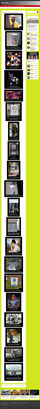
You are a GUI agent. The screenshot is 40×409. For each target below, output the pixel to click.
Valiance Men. (5, 3)
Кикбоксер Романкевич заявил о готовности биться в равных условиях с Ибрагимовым (34, 43)
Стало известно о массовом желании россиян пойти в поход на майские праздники (15, 397)
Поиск (37, 12)
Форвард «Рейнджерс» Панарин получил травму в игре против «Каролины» (34, 35)
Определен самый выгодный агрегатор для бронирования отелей (34, 397)
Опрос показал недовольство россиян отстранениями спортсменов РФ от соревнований (33, 49)
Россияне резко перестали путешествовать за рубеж (5, 396)
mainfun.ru (5, 381)
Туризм (2, 388)
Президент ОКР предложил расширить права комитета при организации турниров (32, 26)
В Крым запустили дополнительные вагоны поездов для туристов (24, 397)
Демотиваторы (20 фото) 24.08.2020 (34, 77)
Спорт (31, 46)
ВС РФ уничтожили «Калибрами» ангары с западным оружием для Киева (33, 39)
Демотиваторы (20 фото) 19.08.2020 (34, 66)
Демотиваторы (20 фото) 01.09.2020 (7, 385)
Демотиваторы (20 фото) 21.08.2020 (34, 73)
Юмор (3, 11)
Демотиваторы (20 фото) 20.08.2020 (34, 70)
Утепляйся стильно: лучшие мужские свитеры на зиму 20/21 (20, 385)
